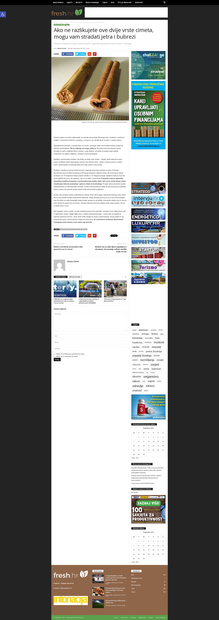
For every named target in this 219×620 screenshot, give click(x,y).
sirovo (134, 369)
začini (78, 229)
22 (139, 450)
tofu (147, 372)
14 (134, 446)
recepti (160, 360)
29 (139, 454)
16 (144, 446)
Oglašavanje (142, 617)
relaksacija (136, 365)
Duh (112, 2)
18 (153, 446)
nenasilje (145, 347)
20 (163, 446)
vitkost (136, 381)
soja (139, 369)
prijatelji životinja (141, 355)
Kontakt (139, 2)
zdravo (150, 385)
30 (144, 454)
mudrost (159, 342)
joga (161, 334)
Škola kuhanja (92, 2)
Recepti (79, 2)
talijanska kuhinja (138, 372)
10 (149, 441)
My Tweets (134, 492)
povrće (141, 351)
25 (153, 450)
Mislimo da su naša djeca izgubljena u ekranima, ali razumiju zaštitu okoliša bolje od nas (111, 249)
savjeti (155, 364)
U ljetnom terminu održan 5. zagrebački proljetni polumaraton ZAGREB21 (89, 301)
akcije (134, 330)
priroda (157, 356)
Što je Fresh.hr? (125, 2)
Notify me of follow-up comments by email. (70, 354)
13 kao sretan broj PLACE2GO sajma (142, 483)
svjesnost (156, 369)
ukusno (63, 229)
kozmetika (149, 338)
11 (153, 441)
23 (144, 450)
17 (149, 446)
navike (135, 347)
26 (158, 450)
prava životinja (154, 351)
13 (163, 441)
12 (158, 441)
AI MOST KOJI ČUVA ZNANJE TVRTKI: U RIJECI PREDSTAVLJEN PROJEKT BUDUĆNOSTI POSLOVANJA (146, 478)
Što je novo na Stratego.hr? (142, 464)
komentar (137, 338)
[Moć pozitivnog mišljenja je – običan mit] (98, 603)
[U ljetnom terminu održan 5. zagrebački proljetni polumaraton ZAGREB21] (90, 288)
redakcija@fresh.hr (66, 588)
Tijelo (104, 2)
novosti (156, 347)
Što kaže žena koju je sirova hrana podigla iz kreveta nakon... (115, 590)
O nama (115, 617)
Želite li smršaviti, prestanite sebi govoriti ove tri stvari (68, 248)
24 (149, 450)
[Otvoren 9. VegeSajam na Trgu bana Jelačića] (115, 288)
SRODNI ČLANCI (61, 277)
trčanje (153, 372)
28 (134, 454)
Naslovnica (58, 2)
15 (139, 446)
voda (143, 381)
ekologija (145, 334)
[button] (3, 14)
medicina (137, 342)
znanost (137, 390)
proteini (135, 360)
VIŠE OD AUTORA (74, 277)
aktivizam (143, 330)
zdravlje (84, 229)
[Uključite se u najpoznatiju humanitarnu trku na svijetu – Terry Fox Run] (65, 288)
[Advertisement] (126, 12)
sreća (146, 369)
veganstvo (70, 229)
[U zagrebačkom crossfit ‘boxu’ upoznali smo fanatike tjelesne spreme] (98, 579)
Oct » (137, 458)
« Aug (133, 458)
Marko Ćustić (61, 48)
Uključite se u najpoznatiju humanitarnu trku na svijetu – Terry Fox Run (64, 301)
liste (157, 338)
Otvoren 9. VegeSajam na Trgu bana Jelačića (115, 300)
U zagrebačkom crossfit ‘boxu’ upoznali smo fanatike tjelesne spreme (116, 578)
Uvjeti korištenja (161, 617)
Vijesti (69, 2)
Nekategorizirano (136, 578)
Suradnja (133, 617)
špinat (146, 390)
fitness (154, 334)
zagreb (151, 381)
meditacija (148, 342)
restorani (145, 364)
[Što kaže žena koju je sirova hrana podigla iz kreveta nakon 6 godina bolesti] (98, 591)
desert (161, 330)
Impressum (124, 617)
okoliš (134, 351)
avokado (153, 330)
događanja (135, 334)
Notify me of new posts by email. (67, 356)
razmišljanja (147, 359)
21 (134, 450)
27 (163, 450)
